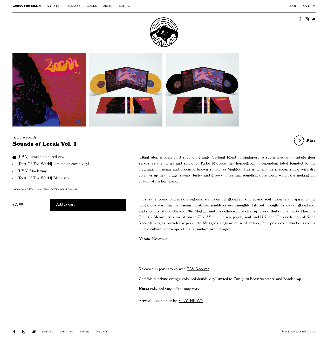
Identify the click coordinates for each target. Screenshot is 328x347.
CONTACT (125, 6)
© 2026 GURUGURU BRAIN (299, 332)
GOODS (92, 6)
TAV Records (198, 269)
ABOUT (108, 6)
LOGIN (293, 6)
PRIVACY (101, 332)
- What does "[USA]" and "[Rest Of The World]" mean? (44, 189)
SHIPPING (66, 332)
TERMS (84, 332)
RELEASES (72, 6)
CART (309, 6)
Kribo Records (24, 138)
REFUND (47, 332)
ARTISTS (53, 6)
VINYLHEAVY (191, 301)
